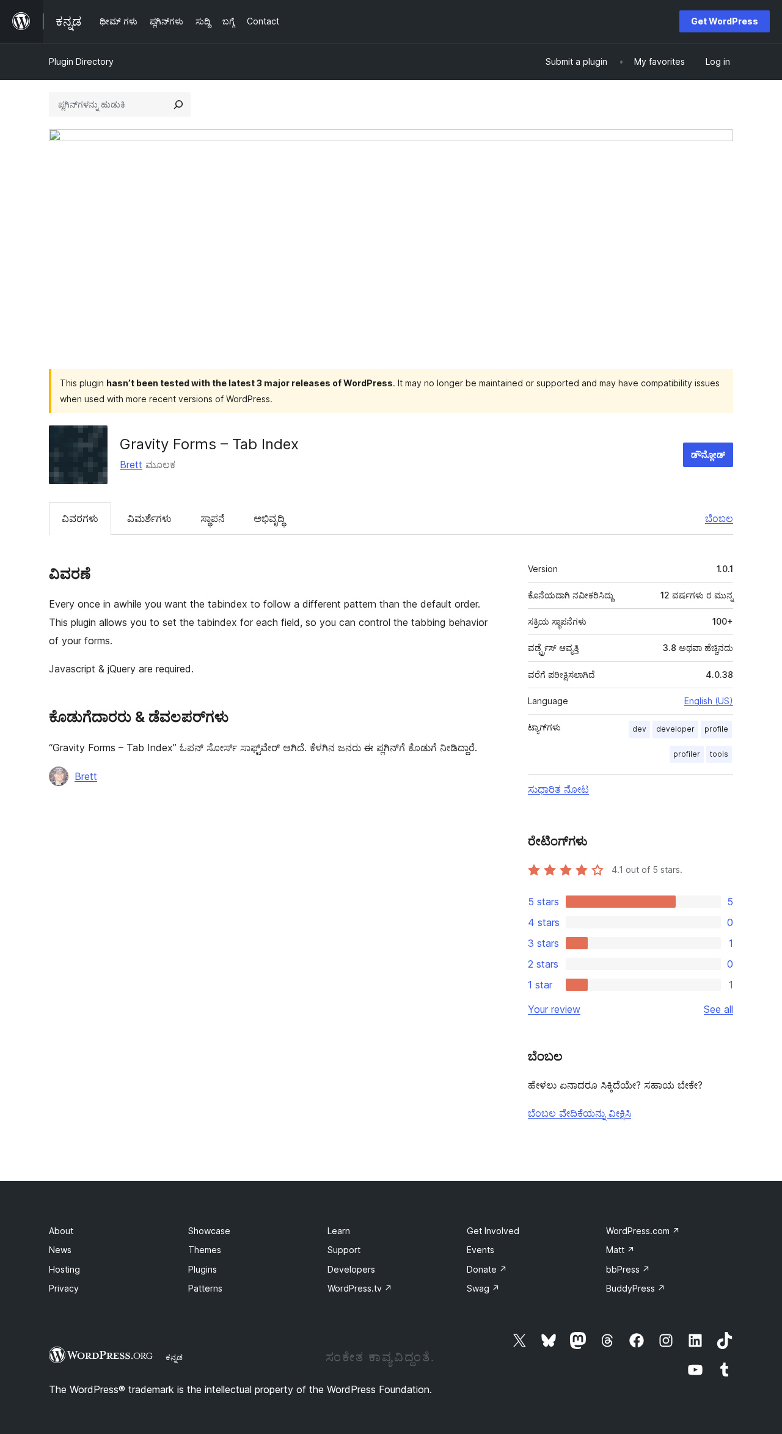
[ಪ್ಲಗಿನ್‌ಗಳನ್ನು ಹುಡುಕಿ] (178, 104)
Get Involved (493, 1231)
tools (719, 754)
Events (480, 1250)
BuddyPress (635, 1288)
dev (639, 729)
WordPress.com (643, 1231)
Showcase (209, 1231)
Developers (351, 1269)
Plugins (202, 1269)
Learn (338, 1231)
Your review (554, 1009)
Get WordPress (724, 21)
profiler (686, 754)
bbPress (628, 1269)
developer (675, 729)
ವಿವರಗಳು (80, 518)
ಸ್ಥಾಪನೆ (212, 518)
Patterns (205, 1288)
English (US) (708, 701)
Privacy (64, 1288)
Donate (487, 1269)
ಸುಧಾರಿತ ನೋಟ (558, 789)
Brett (131, 464)
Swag (483, 1288)
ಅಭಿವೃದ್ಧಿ (269, 518)
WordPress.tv (359, 1288)
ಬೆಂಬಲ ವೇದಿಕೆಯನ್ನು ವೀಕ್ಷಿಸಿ (579, 1113)
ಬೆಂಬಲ (719, 518)
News (60, 1250)
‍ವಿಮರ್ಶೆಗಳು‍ (149, 518)
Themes (204, 1250)
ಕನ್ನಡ (174, 1357)
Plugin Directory (81, 61)
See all (718, 1009)
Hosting (64, 1269)
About (61, 1231)
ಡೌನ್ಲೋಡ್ (708, 454)
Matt (620, 1250)
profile (716, 729)
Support (343, 1250)
